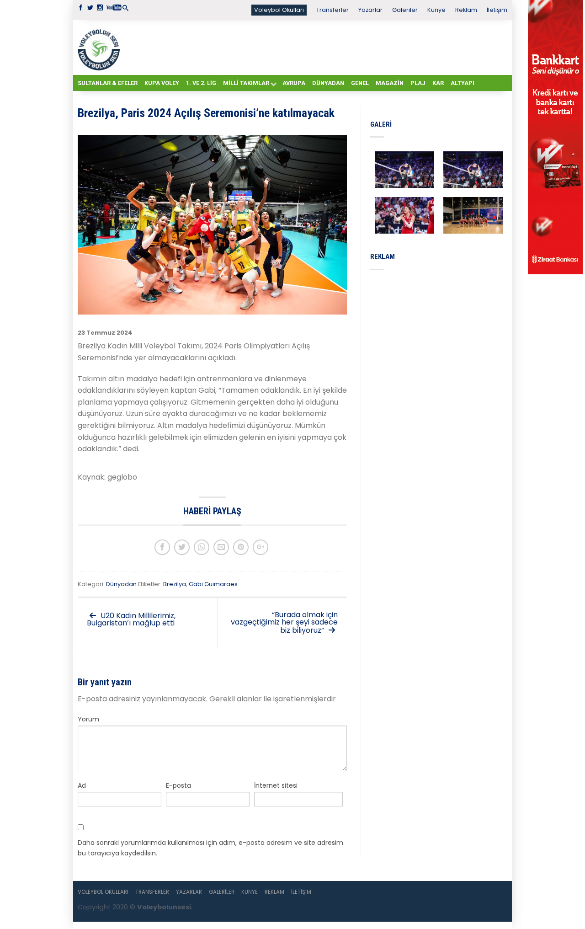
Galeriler (405, 10)
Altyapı (462, 83)
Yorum (88, 719)
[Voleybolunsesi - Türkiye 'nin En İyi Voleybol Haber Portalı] (100, 47)
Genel (360, 83)
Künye (436, 10)
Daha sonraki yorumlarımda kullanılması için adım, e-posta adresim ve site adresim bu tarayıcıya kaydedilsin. (210, 847)
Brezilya (174, 584)
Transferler (332, 10)
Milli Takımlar (246, 83)
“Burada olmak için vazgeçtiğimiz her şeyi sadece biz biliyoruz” (284, 622)
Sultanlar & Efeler (108, 83)
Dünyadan (328, 83)
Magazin (390, 83)
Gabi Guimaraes (213, 584)
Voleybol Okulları (279, 10)
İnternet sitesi (276, 785)
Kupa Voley (161, 83)
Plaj (417, 83)
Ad (82, 785)
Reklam (466, 10)
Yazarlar (370, 10)
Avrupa (293, 83)
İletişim (497, 10)
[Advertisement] (315, 47)
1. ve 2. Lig (201, 83)
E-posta (178, 785)
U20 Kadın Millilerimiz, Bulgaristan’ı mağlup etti (131, 619)
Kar (438, 83)
